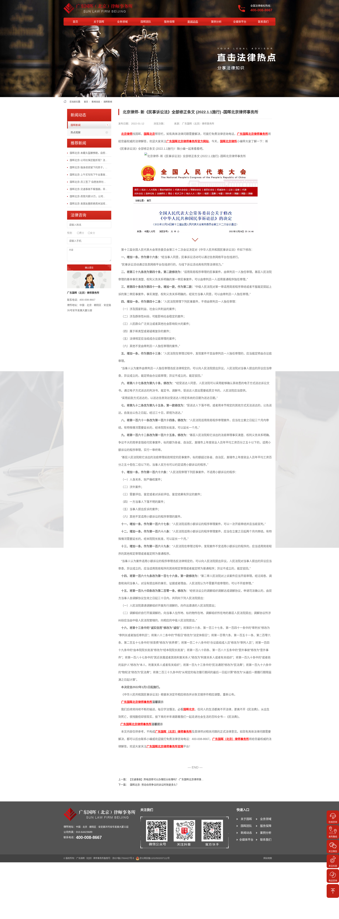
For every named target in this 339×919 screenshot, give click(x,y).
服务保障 (169, 21)
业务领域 (122, 21)
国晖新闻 (108, 102)
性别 (69, 232)
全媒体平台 (239, 21)
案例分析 (216, 21)
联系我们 (263, 21)
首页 (75, 21)
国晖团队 (146, 21)
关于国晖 (99, 21)
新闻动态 (193, 21)
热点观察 (76, 132)
